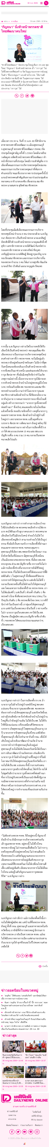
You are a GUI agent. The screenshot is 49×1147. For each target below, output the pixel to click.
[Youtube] (24, 1131)
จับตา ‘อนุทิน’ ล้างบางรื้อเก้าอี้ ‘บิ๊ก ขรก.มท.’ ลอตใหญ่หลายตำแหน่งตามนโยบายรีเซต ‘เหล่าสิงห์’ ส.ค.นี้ (24, 1005)
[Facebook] (22, 956)
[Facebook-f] (11, 1131)
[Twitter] (27, 956)
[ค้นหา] (46, 3)
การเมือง (14, 21)
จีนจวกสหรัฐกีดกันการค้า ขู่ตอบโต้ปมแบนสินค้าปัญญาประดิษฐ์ (12, 1057)
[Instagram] (37, 1131)
